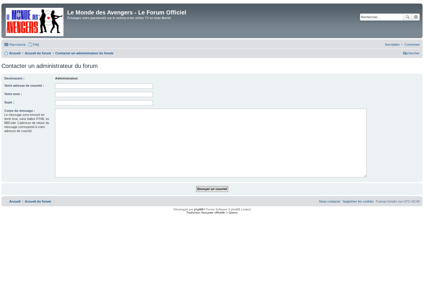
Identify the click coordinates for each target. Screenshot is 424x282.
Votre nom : (13, 94)
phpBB (198, 209)
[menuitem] (412, 44)
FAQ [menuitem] (36, 44)
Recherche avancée (416, 17)
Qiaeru (233, 212)
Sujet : (9, 102)
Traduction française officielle (205, 212)
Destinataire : (14, 78)
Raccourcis (18, 44)
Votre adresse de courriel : (24, 85)
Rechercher (407, 17)
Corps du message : (19, 110)
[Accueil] (35, 21)
